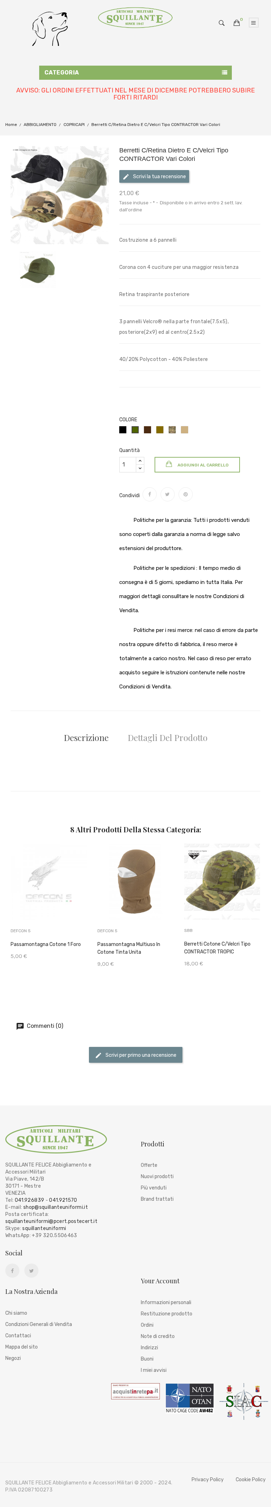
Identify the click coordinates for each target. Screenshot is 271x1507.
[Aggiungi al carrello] (32, 893)
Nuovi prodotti (157, 1177)
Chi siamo (16, 1313)
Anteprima (66, 891)
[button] (237, 23)
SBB (188, 930)
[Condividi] (150, 494)
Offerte (149, 1165)
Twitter (31, 1271)
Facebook (12, 1271)
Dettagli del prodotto (167, 737)
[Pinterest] (186, 494)
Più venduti (154, 1188)
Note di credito (158, 1336)
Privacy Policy (208, 1480)
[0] (237, 23)
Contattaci (18, 1336)
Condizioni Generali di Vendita (38, 1324)
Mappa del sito (21, 1347)
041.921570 (63, 1200)
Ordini (147, 1325)
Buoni (147, 1359)
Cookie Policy (251, 1480)
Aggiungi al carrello (202, 465)
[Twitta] (168, 494)
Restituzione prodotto (166, 1314)
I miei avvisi (154, 1370)
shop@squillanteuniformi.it (55, 1207)
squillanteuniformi (44, 1228)
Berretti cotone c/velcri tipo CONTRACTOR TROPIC (217, 948)
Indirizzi (149, 1348)
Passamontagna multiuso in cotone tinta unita (128, 948)
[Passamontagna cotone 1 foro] (49, 891)
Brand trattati (157, 1199)
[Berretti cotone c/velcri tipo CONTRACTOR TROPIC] (222, 891)
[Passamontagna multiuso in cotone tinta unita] (136, 891)
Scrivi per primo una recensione (140, 1055)
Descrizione (86, 737)
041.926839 (29, 1200)
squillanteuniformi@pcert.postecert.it (51, 1221)
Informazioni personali (166, 1303)
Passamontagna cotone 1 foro (46, 944)
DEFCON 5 (21, 930)
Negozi (13, 1358)
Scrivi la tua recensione (159, 177)
